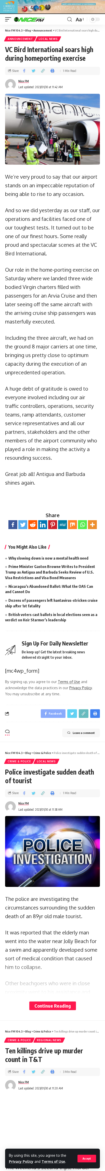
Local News (48, 38)
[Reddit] (32, 524)
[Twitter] (22, 524)
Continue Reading (52, 1006)
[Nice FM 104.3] (36, 19)
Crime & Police (19, 761)
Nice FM (23, 81)
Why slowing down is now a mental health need (48, 558)
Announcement (20, 38)
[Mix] (72, 524)
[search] (69, 19)
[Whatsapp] (82, 524)
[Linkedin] (42, 524)
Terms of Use (53, 1161)
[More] (92, 524)
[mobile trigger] (9, 19)
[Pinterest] (52, 524)
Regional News (49, 1040)
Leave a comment (84, 732)
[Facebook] (12, 524)
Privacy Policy (21, 1161)
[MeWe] (62, 524)
